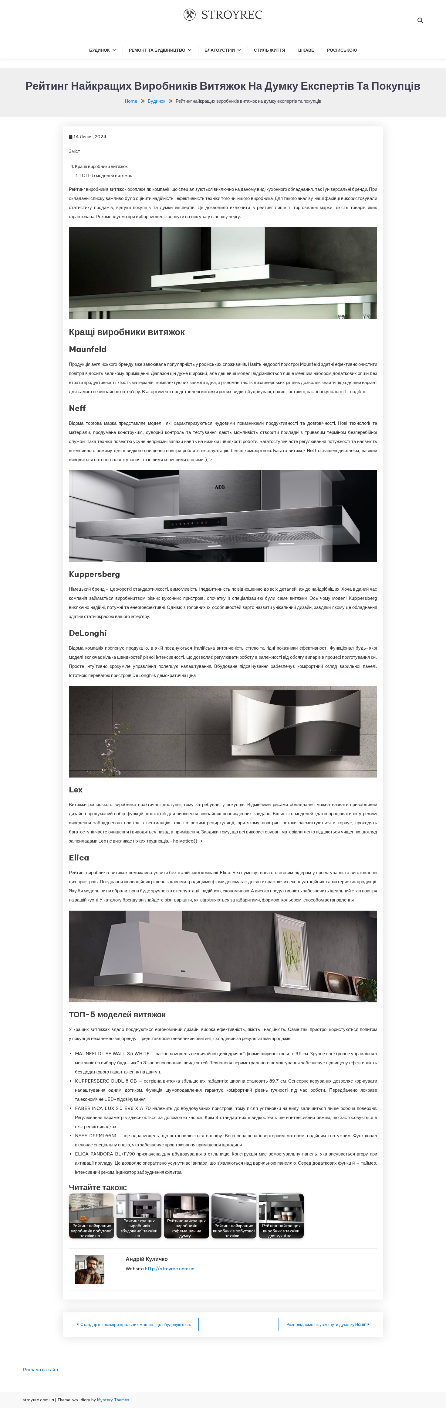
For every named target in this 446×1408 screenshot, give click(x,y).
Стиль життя (269, 50)
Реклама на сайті (40, 1369)
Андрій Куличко (147, 1258)
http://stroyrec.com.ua (169, 1269)
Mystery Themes (113, 1399)
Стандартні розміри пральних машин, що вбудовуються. (135, 1324)
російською (342, 50)
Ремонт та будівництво (157, 50)
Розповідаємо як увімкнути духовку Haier (326, 1324)
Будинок (99, 50)
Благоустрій (219, 50)
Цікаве (306, 50)
